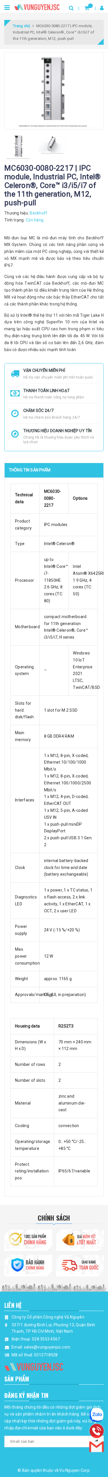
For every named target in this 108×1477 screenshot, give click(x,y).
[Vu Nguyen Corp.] (37, 6)
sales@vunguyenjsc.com (47, 1347)
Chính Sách (54, 1217)
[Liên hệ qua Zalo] (96, 1415)
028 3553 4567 (46, 1339)
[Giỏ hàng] (86, 8)
